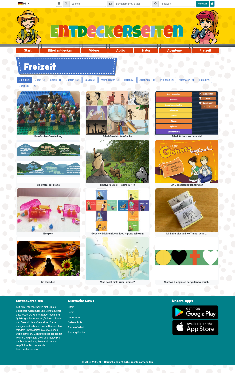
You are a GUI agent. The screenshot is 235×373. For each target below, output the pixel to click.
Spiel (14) (55, 79)
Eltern (71, 307)
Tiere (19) (204, 79)
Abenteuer (175, 50)
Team (71, 312)
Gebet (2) (40, 79)
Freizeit (205, 50)
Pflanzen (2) (167, 79)
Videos (94, 50)
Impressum (74, 317)
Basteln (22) (73, 79)
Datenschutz (75, 322)
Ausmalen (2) (186, 79)
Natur (146, 50)
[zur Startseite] (117, 33)
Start (27, 50)
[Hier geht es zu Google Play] (195, 311)
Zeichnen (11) (147, 79)
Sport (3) (24, 85)
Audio (120, 50)
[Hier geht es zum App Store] (195, 327)
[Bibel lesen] (59, 4)
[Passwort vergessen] (212, 4)
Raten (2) (129, 79)
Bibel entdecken (60, 50)
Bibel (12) (24, 79)
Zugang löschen (77, 332)
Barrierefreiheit (76, 327)
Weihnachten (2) (110, 79)
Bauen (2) (90, 79)
